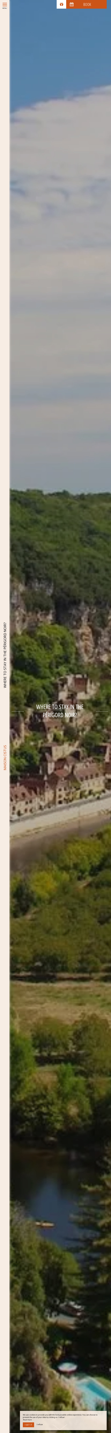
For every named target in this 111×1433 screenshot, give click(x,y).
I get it (28, 1424)
